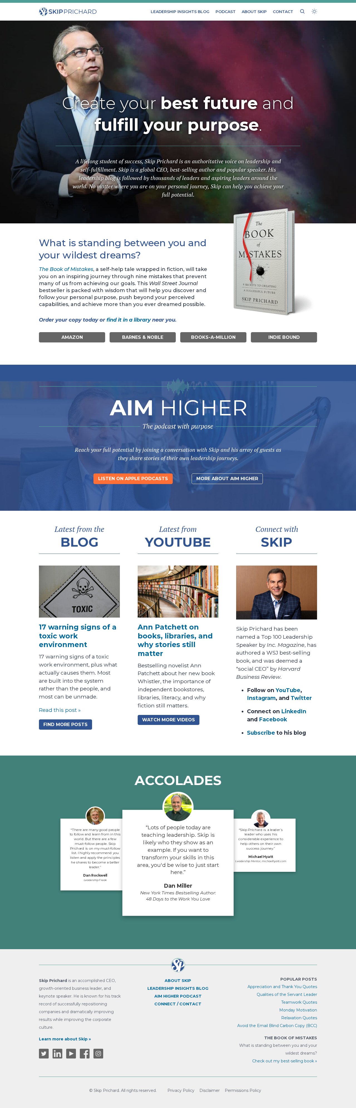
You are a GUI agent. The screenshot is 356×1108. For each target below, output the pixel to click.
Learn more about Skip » (65, 1039)
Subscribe (261, 732)
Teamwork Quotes (299, 1002)
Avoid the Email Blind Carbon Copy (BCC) (277, 1025)
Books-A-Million (213, 337)
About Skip (254, 11)
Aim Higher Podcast (178, 996)
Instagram (261, 698)
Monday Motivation (298, 1010)
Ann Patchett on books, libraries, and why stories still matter (175, 640)
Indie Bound (284, 337)
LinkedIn (293, 711)
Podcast (226, 11)
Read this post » (60, 710)
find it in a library (129, 320)
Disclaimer (209, 1090)
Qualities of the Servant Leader (287, 994)
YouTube (288, 690)
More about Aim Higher (227, 478)
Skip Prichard (55, 10)
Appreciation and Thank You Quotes (282, 986)
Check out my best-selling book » (284, 1060)
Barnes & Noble (142, 337)
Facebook (273, 719)
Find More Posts (65, 724)
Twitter (301, 698)
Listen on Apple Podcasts (133, 478)
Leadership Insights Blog (180, 11)
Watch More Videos (168, 719)
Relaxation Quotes (299, 1017)
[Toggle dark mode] (314, 12)
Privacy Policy (180, 1090)
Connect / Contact (177, 1003)
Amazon (72, 337)
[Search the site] (302, 12)
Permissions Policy (243, 1090)
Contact (283, 11)
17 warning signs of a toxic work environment (78, 636)
